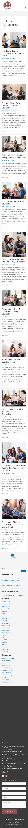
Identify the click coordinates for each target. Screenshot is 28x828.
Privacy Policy (13, 821)
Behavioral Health (6, 663)
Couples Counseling (7, 667)
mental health (5, 677)
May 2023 (4, 642)
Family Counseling (6, 58)
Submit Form (9, 811)
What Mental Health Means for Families (11, 578)
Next (14, 557)
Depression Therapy (7, 670)
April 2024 (4, 620)
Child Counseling (6, 665)
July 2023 (4, 637)
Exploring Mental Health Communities (11, 585)
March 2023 (5, 647)
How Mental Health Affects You (9, 583)
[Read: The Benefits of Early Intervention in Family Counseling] (14, 92)
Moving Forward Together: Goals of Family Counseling (13, 260)
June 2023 (4, 639)
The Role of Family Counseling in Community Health (13, 53)
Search (3, 568)
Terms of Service (21, 821)
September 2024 (6, 608)
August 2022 (5, 651)
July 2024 (4, 613)
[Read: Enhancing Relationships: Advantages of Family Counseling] (14, 398)
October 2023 (5, 630)
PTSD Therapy (5, 679)
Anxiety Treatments (6, 660)
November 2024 (6, 604)
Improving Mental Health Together (10, 580)
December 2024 (6, 601)
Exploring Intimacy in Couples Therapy (11, 360)
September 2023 (6, 632)
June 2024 (4, 616)
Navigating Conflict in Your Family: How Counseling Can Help (13, 468)
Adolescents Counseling (8, 658)
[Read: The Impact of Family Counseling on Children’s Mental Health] (14, 509)
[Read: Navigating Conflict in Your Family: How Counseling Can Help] (14, 452)
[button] (25, 7)
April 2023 (4, 644)
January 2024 (5, 623)
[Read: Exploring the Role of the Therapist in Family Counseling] (14, 298)
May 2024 (4, 618)
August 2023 (5, 635)
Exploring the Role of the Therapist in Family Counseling (12, 311)
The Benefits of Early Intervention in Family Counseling (11, 105)
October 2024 (5, 606)
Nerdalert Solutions (17, 824)
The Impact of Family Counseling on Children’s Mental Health (12, 524)
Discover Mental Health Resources (10, 588)
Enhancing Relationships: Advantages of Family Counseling (12, 411)
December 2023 (6, 625)
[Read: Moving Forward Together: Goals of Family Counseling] (14, 244)
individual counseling (7, 675)
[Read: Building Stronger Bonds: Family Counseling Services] (14, 144)
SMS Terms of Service (14, 822)
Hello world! (19, 595)
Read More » (5, 79)
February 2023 (5, 649)
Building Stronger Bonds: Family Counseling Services (14, 156)
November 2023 (6, 628)
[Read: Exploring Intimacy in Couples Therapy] (14, 348)
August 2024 (5, 611)
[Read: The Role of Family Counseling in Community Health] (14, 40)
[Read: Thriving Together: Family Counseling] (14, 190)
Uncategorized (5, 682)
